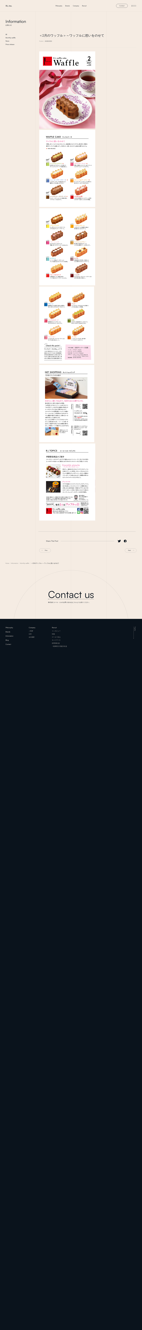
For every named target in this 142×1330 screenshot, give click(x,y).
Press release (10, 44)
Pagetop (135, 629)
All (6, 34)
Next (129, 550)
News (7, 41)
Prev (46, 550)
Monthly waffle (11, 38)
